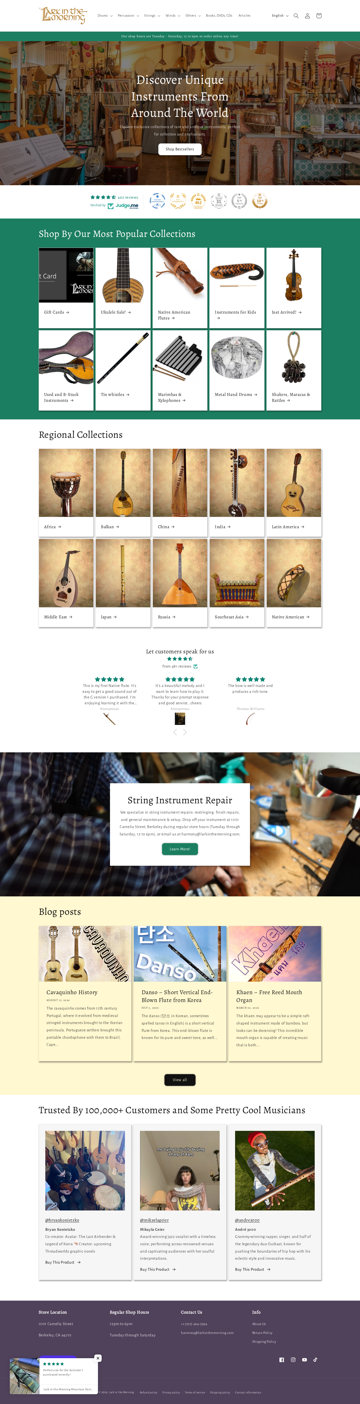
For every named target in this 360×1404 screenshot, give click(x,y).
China (163, 527)
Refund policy (148, 1392)
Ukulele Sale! (113, 312)
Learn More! (180, 849)
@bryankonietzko (62, 1220)
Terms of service (195, 1392)
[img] (180, 659)
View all (180, 1080)
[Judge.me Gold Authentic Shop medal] (178, 201)
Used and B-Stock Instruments (61, 397)
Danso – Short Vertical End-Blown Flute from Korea (177, 996)
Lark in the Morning (121, 1392)
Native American (288, 617)
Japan (106, 617)
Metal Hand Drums (233, 394)
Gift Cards (54, 312)
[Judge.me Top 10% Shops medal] (260, 201)
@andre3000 (247, 1220)
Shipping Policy (264, 1341)
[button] (105, 15)
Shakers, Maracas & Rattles (291, 397)
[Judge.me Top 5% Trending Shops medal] (239, 201)
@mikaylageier (154, 1220)
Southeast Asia (229, 617)
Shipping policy (220, 1392)
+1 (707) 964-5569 (194, 1324)
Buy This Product (59, 1262)
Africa (50, 527)
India (220, 527)
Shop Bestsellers (180, 149)
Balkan (107, 527)
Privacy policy (171, 1392)
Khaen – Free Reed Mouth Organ (269, 996)
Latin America (285, 527)
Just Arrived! (284, 312)
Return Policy (262, 1333)
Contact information (248, 1392)
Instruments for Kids (235, 312)
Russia (164, 617)
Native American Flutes (174, 315)
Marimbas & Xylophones (170, 397)
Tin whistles (112, 394)
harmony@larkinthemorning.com (207, 1333)
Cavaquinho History (72, 992)
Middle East (55, 617)
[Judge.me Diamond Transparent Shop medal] (157, 201)
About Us (259, 1324)
